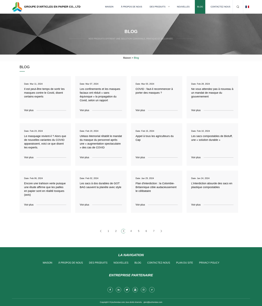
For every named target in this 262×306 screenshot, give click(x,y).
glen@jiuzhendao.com (153, 302)
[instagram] (143, 289)
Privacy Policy (209, 262)
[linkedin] (118, 289)
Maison (109, 6)
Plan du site (184, 262)
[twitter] (126, 289)
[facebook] (110, 289)
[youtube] (135, 289)
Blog (200, 6)
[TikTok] (152, 289)
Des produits (157, 6)
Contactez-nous (220, 6)
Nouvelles (183, 6)
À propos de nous (131, 6)
